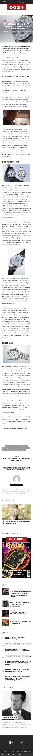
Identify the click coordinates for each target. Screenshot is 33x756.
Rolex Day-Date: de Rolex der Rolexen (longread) (18, 644)
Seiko (6, 35)
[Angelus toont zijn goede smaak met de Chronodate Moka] (5, 623)
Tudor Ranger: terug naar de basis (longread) (18, 656)
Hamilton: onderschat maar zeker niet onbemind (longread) (15, 638)
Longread (24, 34)
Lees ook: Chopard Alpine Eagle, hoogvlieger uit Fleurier (16, 76)
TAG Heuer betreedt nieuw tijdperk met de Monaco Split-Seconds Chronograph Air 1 (20, 604)
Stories (17, 21)
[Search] (29, 2)
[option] (16, 514)
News (18, 20)
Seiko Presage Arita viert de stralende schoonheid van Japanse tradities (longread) (17, 650)
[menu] (4, 2)
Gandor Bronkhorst (26, 31)
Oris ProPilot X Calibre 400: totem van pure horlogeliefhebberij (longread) (17, 670)
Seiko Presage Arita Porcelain (22, 35)
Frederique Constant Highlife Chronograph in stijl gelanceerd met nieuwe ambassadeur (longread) (18, 662)
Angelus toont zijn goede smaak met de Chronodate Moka (20, 622)
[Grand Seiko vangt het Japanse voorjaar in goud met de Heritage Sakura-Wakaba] (16, 512)
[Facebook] (16, 2)
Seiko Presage (11, 35)
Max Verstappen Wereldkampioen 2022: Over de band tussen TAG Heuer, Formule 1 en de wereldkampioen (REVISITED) (20, 594)
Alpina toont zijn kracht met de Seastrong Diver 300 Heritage (16, 459)
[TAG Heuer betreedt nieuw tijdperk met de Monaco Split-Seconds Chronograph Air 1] (5, 604)
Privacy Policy (24, 751)
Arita (6, 34)
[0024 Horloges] (16, 10)
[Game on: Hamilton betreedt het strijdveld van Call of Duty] (5, 613)
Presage (29, 34)
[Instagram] (20, 2)
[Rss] (25, 2)
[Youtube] (23, 2)
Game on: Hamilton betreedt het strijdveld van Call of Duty (18, 613)
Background (10, 20)
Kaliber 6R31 (18, 34)
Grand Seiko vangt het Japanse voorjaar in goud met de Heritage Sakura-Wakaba (16, 522)
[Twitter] (18, 2)
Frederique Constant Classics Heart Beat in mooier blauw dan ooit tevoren (16, 469)
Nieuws (25, 20)
